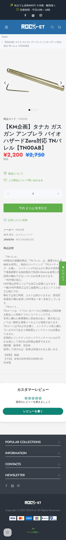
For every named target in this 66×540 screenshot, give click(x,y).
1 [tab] (29, 110)
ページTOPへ (33, 532)
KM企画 (19, 229)
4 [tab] (37, 110)
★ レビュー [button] (63, 273)
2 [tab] (32, 110)
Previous (5, 82)
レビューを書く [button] (33, 411)
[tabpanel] (33, 80)
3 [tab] (34, 110)
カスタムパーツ (24, 234)
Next (61, 82)
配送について (15, 173)
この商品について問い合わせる (25, 180)
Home (5, 37)
